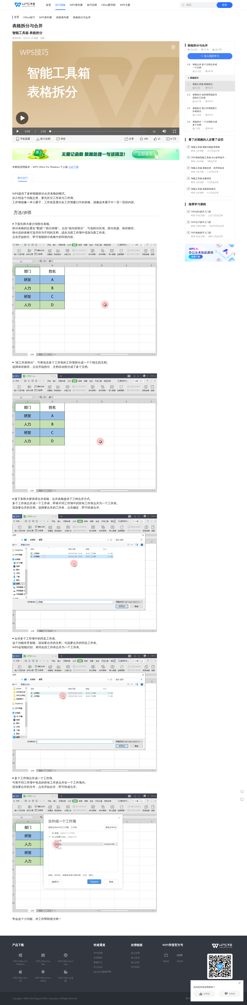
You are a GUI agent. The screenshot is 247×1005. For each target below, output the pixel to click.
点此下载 (74, 167)
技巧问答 (92, 5)
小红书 (179, 961)
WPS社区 (135, 967)
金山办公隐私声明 (102, 971)
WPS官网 (98, 953)
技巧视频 (60, 5)
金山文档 (135, 953)
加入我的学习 (211, 56)
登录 (224, 5)
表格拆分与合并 (82, 17)
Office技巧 (29, 17)
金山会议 (135, 957)
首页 (48, 5)
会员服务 (98, 957)
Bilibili (166, 961)
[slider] (98, 131)
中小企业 (98, 967)
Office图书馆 (108, 5)
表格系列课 (62, 17)
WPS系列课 (76, 5)
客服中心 (98, 962)
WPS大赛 (125, 5)
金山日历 (135, 962)
